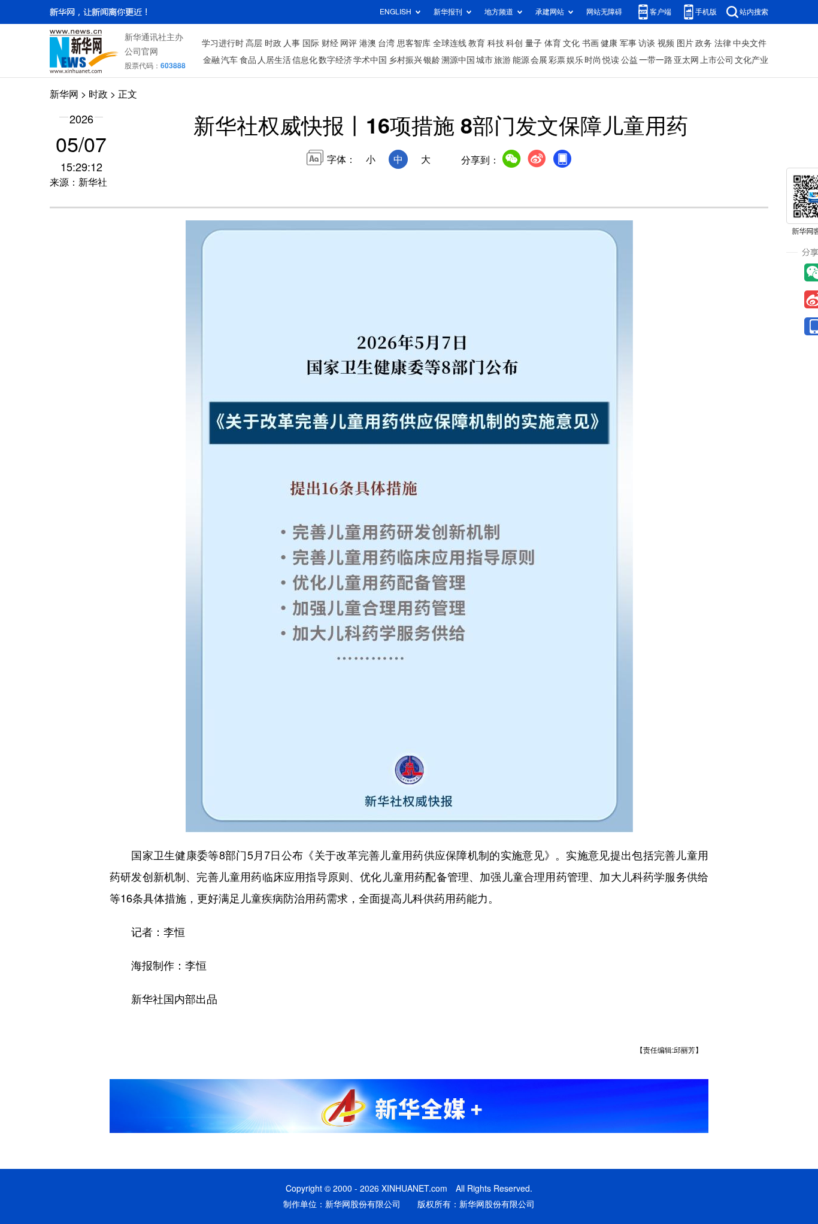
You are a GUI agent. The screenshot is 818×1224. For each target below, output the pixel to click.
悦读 (610, 60)
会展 (539, 60)
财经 (330, 43)
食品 (248, 60)
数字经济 (335, 60)
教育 (476, 43)
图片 (685, 43)
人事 (291, 43)
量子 (533, 43)
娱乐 (574, 60)
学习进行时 (223, 43)
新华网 (64, 94)
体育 (552, 43)
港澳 (367, 43)
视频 (666, 43)
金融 (211, 60)
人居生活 (274, 60)
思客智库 (414, 43)
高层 (254, 43)
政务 (703, 43)
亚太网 (686, 60)
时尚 (592, 60)
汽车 (229, 60)
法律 (722, 43)
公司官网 (141, 51)
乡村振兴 (405, 60)
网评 (348, 43)
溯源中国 (458, 60)
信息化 (304, 60)
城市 (484, 60)
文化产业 (751, 60)
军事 (628, 43)
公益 (629, 60)
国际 (310, 43)
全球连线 (449, 43)
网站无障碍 (604, 12)
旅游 (502, 60)
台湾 (386, 43)
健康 (609, 43)
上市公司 (717, 60)
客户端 (660, 12)
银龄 (431, 60)
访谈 (646, 43)
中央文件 (750, 43)
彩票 (557, 60)
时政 (273, 43)
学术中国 (370, 60)
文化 (571, 43)
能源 (521, 60)
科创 (514, 43)
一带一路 (655, 60)
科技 (495, 43)
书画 (590, 43)
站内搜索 (754, 12)
